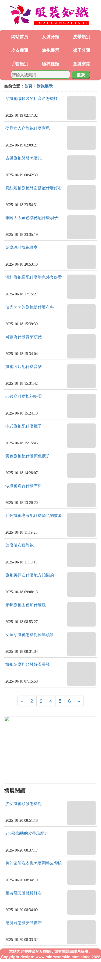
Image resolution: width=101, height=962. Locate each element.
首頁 (28, 86)
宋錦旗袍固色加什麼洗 (25, 605)
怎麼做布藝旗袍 (19, 545)
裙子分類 (81, 50)
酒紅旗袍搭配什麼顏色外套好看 (33, 277)
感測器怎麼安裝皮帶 (23, 923)
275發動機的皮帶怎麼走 (26, 833)
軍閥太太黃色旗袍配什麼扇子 (31, 218)
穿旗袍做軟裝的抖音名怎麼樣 (31, 98)
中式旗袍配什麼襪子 (23, 426)
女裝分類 (50, 36)
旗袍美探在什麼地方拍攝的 (29, 575)
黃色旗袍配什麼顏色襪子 (27, 456)
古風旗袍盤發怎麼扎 (23, 158)
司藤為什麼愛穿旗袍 (23, 337)
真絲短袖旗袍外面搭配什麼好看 (33, 188)
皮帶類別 (81, 36)
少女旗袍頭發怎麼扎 (23, 803)
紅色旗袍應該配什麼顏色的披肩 (33, 515)
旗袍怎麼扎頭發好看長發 (27, 664)
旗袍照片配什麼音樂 (23, 366)
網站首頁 (19, 36)
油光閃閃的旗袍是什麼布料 (29, 307)
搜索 (81, 75)
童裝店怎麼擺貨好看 (23, 893)
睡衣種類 (50, 63)
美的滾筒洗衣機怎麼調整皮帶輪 (33, 863)
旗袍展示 (50, 50)
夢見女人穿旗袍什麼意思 (27, 128)
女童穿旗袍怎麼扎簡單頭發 (29, 634)
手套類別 (19, 63)
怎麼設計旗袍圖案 (21, 247)
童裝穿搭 (81, 63)
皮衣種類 (19, 50)
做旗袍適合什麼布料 (23, 486)
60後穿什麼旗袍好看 (23, 396)
